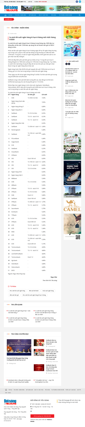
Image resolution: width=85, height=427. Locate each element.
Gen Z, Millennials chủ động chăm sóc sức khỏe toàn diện (71, 91)
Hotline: (40, 1)
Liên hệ (30, 1)
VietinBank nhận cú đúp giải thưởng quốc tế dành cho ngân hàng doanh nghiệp (19, 381)
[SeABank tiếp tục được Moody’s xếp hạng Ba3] (39, 342)
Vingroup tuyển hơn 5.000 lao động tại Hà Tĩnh (71, 81)
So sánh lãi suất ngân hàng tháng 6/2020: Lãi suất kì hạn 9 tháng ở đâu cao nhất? (45, 319)
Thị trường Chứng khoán (65, 15)
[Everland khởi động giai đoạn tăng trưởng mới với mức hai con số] (19, 347)
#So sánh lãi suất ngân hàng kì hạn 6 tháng (34, 295)
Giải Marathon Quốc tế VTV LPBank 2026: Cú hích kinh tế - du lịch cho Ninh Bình (72, 71)
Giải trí (79, 389)
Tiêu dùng (53, 15)
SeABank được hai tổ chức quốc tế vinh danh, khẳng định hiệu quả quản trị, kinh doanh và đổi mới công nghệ (52, 354)
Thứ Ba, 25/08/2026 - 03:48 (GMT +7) (15, 1)
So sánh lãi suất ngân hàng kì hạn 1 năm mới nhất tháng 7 (19, 311)
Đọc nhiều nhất (74, 61)
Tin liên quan (16, 305)
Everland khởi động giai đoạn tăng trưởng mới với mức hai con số (17, 359)
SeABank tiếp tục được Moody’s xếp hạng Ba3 (51, 342)
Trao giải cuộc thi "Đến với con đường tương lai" (72, 113)
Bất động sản (32, 15)
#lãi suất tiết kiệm (34, 290)
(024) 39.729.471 (46, 404)
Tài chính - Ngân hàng (20, 15)
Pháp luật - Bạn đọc (71, 389)
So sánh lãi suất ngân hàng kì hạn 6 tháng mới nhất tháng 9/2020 (32, 38)
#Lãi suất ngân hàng (48, 290)
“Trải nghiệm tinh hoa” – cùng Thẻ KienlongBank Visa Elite (44, 381)
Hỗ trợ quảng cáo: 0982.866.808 (42, 416)
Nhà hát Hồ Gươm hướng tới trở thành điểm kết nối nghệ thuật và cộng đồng (71, 102)
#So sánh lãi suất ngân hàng (17, 290)
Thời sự (10, 15)
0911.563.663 (36, 404)
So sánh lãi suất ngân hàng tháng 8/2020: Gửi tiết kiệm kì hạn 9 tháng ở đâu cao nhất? (45, 312)
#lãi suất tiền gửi (14, 295)
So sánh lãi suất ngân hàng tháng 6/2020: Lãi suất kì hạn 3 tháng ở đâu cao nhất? (18, 319)
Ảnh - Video (8, 392)
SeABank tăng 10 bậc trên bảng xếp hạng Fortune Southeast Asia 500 (52, 367)
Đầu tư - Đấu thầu (43, 15)
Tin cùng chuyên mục (20, 334)
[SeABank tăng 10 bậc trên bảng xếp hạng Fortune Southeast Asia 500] (39, 367)
